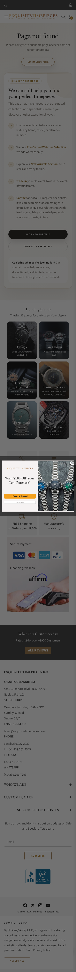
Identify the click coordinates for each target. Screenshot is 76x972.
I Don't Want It (20, 502)
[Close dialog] (71, 463)
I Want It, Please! (19, 496)
